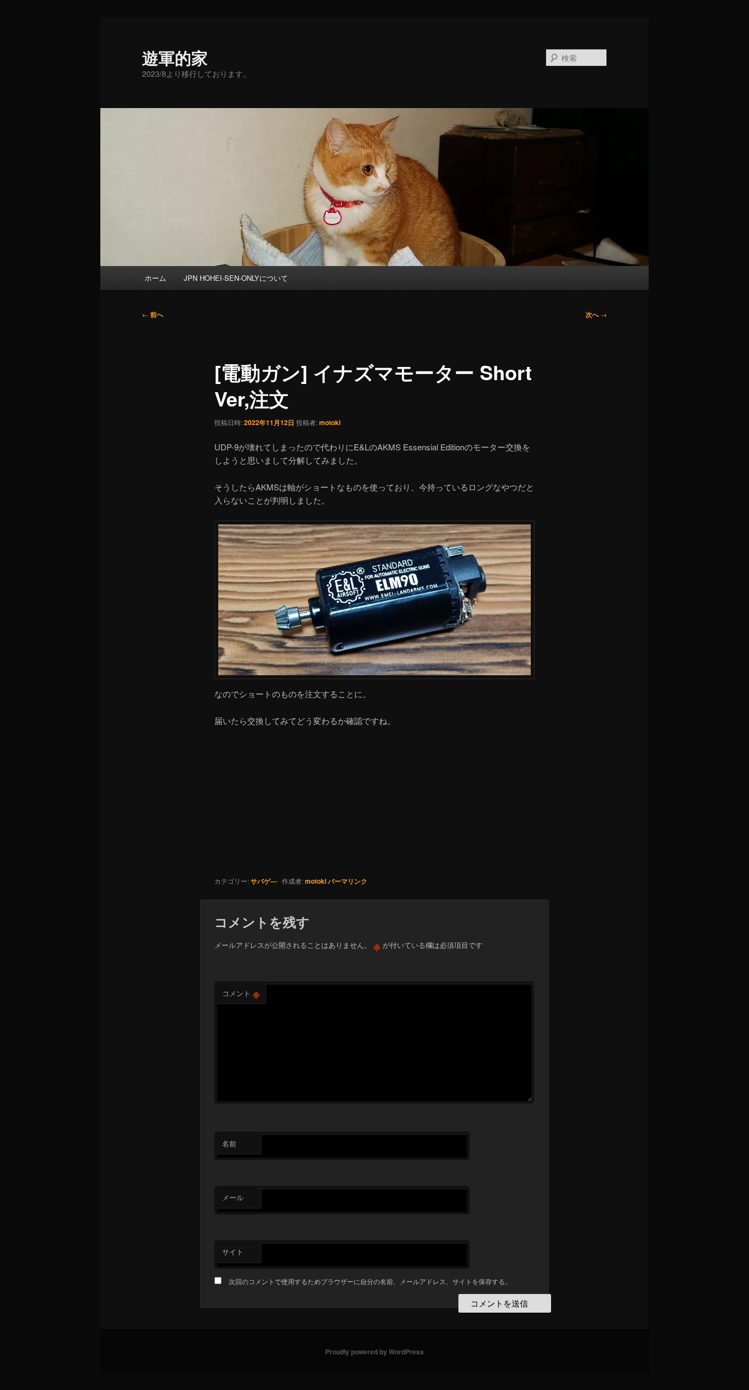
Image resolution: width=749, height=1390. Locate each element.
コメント (241, 993)
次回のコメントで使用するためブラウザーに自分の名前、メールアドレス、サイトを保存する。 (370, 1281)
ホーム (155, 278)
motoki (330, 422)
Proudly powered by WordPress (374, 1352)
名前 (229, 1143)
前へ (152, 314)
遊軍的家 (175, 57)
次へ (596, 314)
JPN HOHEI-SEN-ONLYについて (236, 278)
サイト (232, 1251)
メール (232, 1197)
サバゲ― (264, 881)
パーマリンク (347, 881)
